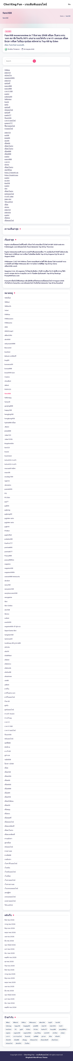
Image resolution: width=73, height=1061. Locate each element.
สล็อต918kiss (9, 801)
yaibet (7, 685)
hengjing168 (9, 414)
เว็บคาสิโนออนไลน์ (11, 863)
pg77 (6, 502)
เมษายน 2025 (9, 986)
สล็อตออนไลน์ (9, 220)
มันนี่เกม (7, 747)
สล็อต (6, 205)
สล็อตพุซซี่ (8, 818)
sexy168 (8, 585)
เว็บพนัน (7, 868)
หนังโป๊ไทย (8, 170)
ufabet (7, 660)
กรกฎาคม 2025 (10, 974)
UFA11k (7, 647)
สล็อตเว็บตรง (9, 146)
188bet (7, 302)
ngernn (7, 481)
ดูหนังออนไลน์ (9, 194)
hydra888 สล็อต (10, 423)
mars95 (7, 473)
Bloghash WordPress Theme (36, 1057)
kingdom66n (9, 443)
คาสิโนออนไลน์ (10, 697)
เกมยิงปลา (8, 859)
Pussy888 (8, 556)
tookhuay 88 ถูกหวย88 (13, 643)
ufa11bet (55, 1033)
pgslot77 (8, 115)
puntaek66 (8, 547)
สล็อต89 (7, 793)
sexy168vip (37, 1033)
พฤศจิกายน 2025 (10, 957)
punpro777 (9, 123)
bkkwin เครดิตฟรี (10, 356)
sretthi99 (8, 622)
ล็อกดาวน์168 (9, 764)
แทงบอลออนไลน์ (10, 897)
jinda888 (8, 431)
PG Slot (7, 497)
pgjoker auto (9, 518)
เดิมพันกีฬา (18, 1043)
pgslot (7, 94)
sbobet (7, 581)
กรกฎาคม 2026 (10, 924)
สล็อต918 (8, 797)
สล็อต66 (7, 143)
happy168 (8, 410)
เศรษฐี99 (8, 893)
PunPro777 (9, 543)
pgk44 (7, 527)
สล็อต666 (8, 785)
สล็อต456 (8, 776)
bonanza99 (9, 364)
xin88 (7, 680)
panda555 (8, 489)
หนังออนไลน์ (9, 110)
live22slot (8, 456)
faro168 (8, 31)
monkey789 (9, 477)
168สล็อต (8, 298)
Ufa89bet (8, 656)
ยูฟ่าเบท (7, 755)
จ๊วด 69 (7, 701)
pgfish (7, 506)
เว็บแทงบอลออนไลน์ (11, 888)
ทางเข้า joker (9, 196)
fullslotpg (8, 99)
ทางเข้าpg (8, 718)
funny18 (7, 402)
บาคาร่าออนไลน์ (10, 121)
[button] (34, 61)
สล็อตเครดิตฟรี (9, 826)
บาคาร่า (7, 162)
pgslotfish (8, 535)
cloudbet (8, 381)
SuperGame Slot (10, 631)
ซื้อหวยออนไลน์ (10, 126)
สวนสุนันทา (8, 839)
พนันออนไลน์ (9, 739)
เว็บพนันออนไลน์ (10, 872)
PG (6, 493)
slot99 (7, 141)
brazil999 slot (10, 373)
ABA (6, 327)
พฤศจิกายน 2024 (10, 1007)
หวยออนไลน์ (9, 129)
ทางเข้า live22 (9, 714)
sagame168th (10, 78)
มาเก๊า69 (8, 751)
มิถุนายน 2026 (10, 928)
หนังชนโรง (8, 75)
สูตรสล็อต (8, 843)
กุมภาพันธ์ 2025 (10, 995)
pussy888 (8, 86)
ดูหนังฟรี (7, 83)
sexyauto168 (9, 589)
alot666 (7, 339)
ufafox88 (8, 672)
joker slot (8, 199)
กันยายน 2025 (10, 966)
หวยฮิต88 (8, 855)
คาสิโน (7, 689)
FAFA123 (8, 389)
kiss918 (7, 183)
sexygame (8, 597)
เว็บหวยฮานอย (9, 884)
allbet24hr (8, 335)
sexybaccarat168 (11, 593)
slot (6, 189)
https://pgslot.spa (11, 175)
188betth (8, 306)
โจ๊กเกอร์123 (9, 202)
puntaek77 (8, 552)
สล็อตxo (7, 218)
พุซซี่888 (8, 743)
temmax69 (8, 639)
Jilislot (7, 427)
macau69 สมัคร (10, 468)
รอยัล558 (8, 760)
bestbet (7, 352)
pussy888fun (9, 560)
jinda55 (7, 138)
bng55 (7, 360)
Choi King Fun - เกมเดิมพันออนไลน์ (25, 4)
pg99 (21, 1029)
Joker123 (8, 435)
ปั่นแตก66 (8, 118)
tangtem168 (9, 635)
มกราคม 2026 (9, 949)
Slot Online (8, 606)
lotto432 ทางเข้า (11, 460)
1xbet (7, 310)
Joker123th (9, 439)
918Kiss (7, 314)
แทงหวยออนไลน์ (10, 901)
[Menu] (69, 4)
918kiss (7, 70)
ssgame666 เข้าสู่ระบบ (13, 626)
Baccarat (8, 348)
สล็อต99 (7, 805)
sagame (8, 564)
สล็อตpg (7, 809)
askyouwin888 (10, 344)
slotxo (7, 165)
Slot (6, 602)
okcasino (8, 485)
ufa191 (7, 651)
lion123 (7, 448)
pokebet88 (9, 539)
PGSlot (7, 531)
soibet (7, 618)
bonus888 (8, 369)
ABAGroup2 (9, 331)
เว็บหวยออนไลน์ (10, 880)
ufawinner (8, 676)
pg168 (7, 135)
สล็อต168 (8, 772)
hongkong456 (10, 418)
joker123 (8, 73)
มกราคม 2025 (9, 999)
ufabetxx (8, 664)
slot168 (7, 610)
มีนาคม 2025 (9, 991)
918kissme (8, 323)
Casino (7, 377)
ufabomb (8, 668)
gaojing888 (9, 406)
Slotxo (7, 614)
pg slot (7, 181)
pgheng (7, 510)
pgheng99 (8, 97)
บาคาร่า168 (9, 91)
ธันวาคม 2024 (10, 1003)
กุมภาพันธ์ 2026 (10, 945)
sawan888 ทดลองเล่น (12, 577)
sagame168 (9, 568)
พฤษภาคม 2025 (10, 982)
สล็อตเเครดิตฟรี (10, 834)
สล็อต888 (8, 151)
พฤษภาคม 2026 (10, 932)
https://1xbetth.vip (11, 173)
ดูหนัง (6, 105)
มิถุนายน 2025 (10, 978)
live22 (7, 102)
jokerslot (8, 213)
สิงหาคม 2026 (9, 920)
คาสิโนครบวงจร (10, 693)
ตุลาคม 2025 (9, 962)
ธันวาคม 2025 (10, 953)
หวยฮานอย (8, 851)
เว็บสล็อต (8, 876)
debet (7, 385)
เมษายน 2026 (9, 937)
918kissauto (9, 319)
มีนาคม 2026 (9, 941)
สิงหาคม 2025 (9, 970)
